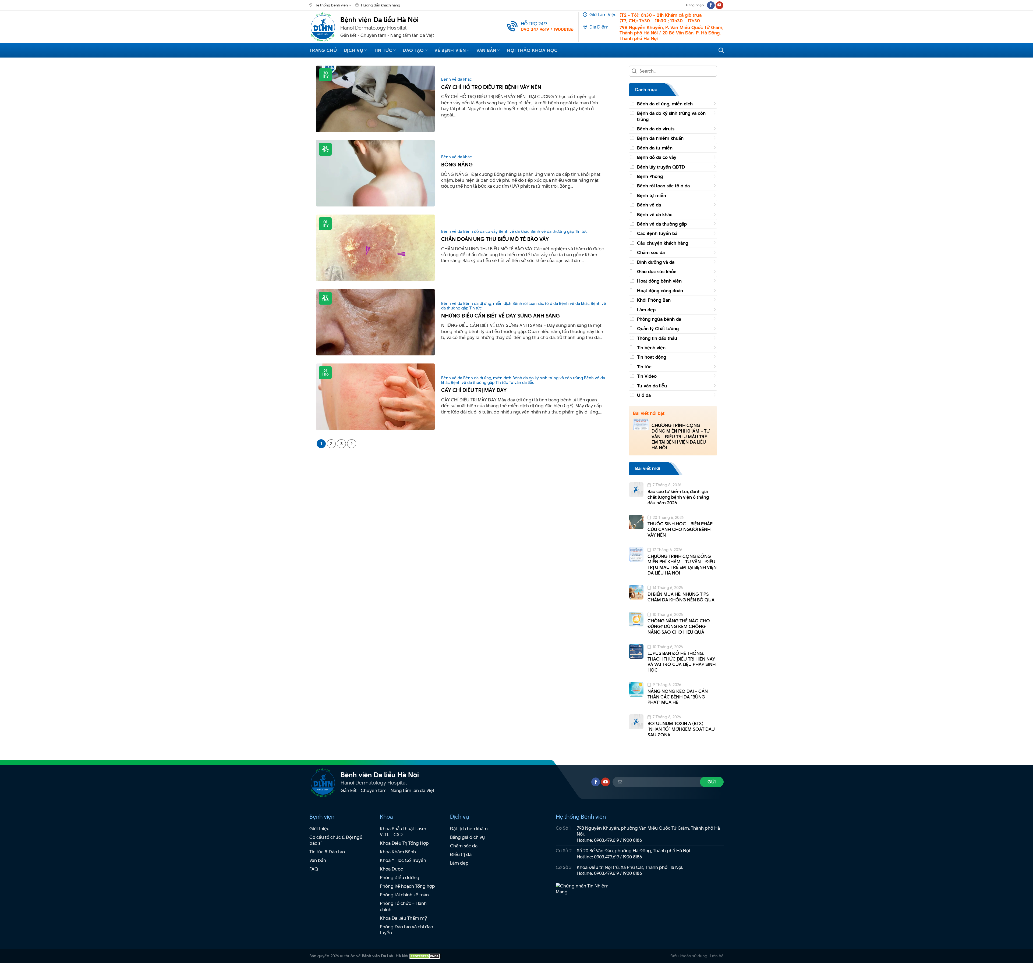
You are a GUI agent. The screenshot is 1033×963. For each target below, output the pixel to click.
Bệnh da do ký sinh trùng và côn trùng (671, 116)
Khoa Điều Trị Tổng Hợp (404, 843)
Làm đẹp (646, 309)
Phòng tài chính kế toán (404, 895)
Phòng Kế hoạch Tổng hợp (407, 886)
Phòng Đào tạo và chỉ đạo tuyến (406, 930)
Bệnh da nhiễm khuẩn (660, 138)
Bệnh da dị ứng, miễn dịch (665, 104)
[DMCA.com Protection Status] (424, 956)
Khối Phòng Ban (654, 300)
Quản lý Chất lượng (658, 328)
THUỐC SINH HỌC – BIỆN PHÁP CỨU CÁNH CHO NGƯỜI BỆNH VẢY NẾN (680, 529)
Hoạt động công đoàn (660, 290)
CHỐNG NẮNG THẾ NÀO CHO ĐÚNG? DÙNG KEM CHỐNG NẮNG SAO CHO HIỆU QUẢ (679, 626)
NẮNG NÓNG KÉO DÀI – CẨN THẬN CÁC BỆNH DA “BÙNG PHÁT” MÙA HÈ (678, 697)
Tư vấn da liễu (652, 386)
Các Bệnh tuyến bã (657, 233)
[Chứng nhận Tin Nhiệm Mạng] (585, 891)
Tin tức (383, 50)
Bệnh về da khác (654, 214)
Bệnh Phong (650, 176)
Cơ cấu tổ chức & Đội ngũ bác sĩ (335, 840)
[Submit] (634, 71)
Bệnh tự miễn (651, 195)
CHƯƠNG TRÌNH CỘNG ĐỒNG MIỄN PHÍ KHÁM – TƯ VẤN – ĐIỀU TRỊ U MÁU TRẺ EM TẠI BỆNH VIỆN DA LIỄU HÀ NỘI (681, 437)
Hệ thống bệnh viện (331, 5)
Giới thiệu (319, 829)
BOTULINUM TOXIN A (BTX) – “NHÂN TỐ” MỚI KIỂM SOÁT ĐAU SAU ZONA (681, 729)
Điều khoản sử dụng (688, 956)
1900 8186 (632, 840)
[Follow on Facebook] (711, 5)
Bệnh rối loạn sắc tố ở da (663, 186)
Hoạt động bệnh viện (659, 281)
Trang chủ (323, 50)
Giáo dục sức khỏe (657, 271)
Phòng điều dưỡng (399, 877)
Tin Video (647, 376)
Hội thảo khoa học (532, 50)
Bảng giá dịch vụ (467, 837)
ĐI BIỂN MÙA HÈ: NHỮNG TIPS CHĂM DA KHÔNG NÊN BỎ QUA (681, 597)
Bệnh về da (649, 205)
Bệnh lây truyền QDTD (661, 167)
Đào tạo (413, 50)
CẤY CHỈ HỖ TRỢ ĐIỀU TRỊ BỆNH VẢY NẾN (491, 87)
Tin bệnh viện (651, 347)
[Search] (721, 50)
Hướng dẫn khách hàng (380, 5)
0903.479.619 (606, 840)
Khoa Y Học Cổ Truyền (403, 860)
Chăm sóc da (651, 252)
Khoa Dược (391, 869)
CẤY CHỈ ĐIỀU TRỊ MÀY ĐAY (474, 390)
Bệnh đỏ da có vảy (656, 157)
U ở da (644, 395)
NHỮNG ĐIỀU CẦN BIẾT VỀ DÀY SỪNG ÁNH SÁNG (500, 316)
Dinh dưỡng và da (655, 262)
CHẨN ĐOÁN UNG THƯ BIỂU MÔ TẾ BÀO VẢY (495, 239)
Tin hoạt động (651, 357)
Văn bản (486, 50)
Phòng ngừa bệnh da (659, 319)
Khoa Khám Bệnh (398, 852)
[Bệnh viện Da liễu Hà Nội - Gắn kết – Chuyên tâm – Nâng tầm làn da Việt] (322, 27)
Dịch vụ (353, 50)
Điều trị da (461, 854)
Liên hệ (717, 956)
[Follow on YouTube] (719, 5)
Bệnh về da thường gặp (662, 224)
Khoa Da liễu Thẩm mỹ (403, 918)
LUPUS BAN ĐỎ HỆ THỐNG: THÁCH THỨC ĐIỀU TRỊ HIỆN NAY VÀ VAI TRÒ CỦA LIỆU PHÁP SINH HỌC (682, 662)
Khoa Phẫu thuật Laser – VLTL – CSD (405, 832)
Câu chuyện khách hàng (662, 243)
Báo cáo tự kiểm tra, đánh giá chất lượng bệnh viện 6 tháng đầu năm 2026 (678, 497)
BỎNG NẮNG (457, 165)
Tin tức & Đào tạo (327, 852)
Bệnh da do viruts (655, 129)
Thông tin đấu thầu (657, 338)
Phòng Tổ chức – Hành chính (403, 906)
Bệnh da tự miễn (655, 148)
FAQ (313, 869)
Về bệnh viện (450, 50)
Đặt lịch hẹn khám (469, 829)
